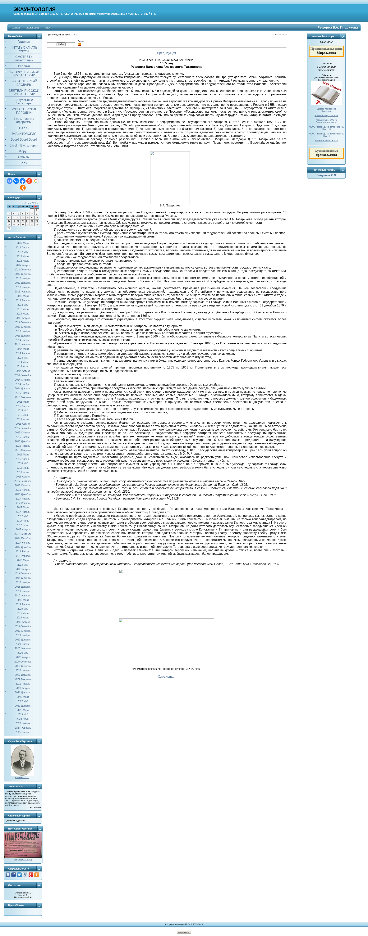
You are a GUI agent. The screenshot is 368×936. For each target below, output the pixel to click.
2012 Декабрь (23, 282)
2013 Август (23, 318)
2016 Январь (23, 445)
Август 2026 (30, 203)
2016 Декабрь (23, 494)
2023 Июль (22, 718)
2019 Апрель (23, 604)
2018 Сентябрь (22, 573)
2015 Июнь (23, 415)
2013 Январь (23, 287)
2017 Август (23, 529)
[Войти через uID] (9, 181)
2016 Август (23, 476)
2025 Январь (23, 732)
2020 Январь (23, 644)
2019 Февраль (23, 595)
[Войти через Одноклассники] (23, 188)
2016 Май (22, 463)
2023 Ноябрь (23, 723)
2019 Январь (23, 591)
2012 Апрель (23, 247)
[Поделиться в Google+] (31, 874)
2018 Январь (23, 551)
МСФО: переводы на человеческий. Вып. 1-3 (326, 128)
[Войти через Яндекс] (29, 181)
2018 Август (23, 569)
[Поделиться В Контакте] (8, 874)
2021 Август (23, 688)
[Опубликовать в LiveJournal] (25, 874)
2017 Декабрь (23, 547)
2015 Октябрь (23, 432)
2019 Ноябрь (23, 635)
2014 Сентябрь (22, 375)
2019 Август (23, 622)
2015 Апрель (23, 406)
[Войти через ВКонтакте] (16, 181)
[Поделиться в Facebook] (13, 874)
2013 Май (22, 304)
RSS (75, 35)
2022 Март (23, 696)
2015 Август (23, 423)
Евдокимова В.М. (22, 859)
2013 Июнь (23, 309)
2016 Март (23, 454)
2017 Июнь (23, 520)
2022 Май (22, 701)
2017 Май (22, 516)
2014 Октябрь (23, 379)
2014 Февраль (23, 344)
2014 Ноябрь (23, 384)
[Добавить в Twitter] (19, 874)
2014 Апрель (23, 353)
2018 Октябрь (23, 578)
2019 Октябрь (23, 630)
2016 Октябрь (23, 485)
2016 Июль (22, 472)
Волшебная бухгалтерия (326, 115)
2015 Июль (22, 419)
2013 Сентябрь (22, 322)
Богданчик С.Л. (326, 175)
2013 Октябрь (23, 326)
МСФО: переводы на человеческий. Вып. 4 (326, 135)
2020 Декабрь (23, 674)
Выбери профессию (326, 109)
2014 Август (23, 370)
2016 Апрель (23, 459)
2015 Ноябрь (23, 437)
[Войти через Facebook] (22, 181)
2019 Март (23, 600)
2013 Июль (22, 313)
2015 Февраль (23, 397)
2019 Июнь (23, 613)
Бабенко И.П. (22, 777)
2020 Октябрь (23, 666)
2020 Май (22, 652)
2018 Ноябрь (23, 582)
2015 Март (23, 401)
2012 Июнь (23, 256)
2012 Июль (22, 260)
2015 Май (22, 410)
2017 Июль (22, 525)
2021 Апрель (23, 683)
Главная (16, 27)
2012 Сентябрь (22, 269)
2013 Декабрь (23, 335)
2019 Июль (22, 617)
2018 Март (23, 560)
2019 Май (22, 608)
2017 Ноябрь (23, 542)
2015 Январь (23, 392)
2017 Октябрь (23, 538)
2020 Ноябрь (23, 670)
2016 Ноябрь (23, 489)
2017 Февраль (23, 503)
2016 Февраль (23, 450)
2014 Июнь (23, 362)
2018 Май (22, 564)
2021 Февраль (23, 679)
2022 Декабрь (23, 705)
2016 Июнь (23, 467)
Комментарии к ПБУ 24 (326, 140)
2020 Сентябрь (22, 661)
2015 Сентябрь (22, 428)
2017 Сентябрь (22, 533)
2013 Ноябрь (23, 331)
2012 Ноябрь (23, 278)
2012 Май (22, 252)
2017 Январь (23, 498)
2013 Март (23, 296)
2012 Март (23, 243)
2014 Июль (22, 366)
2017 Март (23, 507)
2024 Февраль (23, 727)
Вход (47, 27)
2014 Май (22, 357)
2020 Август (23, 657)
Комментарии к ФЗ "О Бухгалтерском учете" (326, 121)
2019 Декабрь (23, 639)
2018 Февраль (23, 555)
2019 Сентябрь (22, 626)
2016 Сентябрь (22, 481)
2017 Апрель (23, 511)
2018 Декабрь (23, 586)
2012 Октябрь (23, 274)
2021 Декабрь (23, 692)
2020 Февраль (23, 648)
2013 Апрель (23, 300)
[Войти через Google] (36, 181)
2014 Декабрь (23, 388)
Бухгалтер (326, 111)
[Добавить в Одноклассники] (36, 874)
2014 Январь (23, 340)
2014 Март (23, 348)
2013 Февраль (23, 291)
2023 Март (23, 710)
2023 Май (22, 714)
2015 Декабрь (23, 441)
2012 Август (23, 265)
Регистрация (32, 27)
